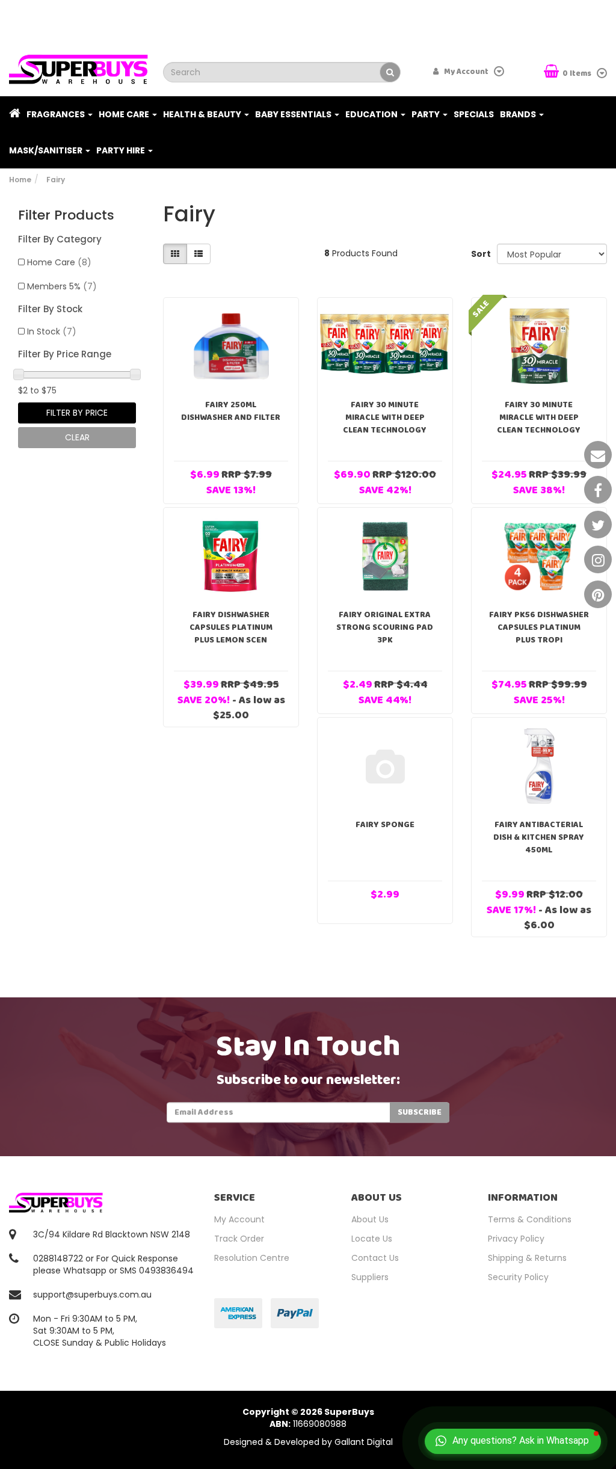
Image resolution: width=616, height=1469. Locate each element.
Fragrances (56, 114)
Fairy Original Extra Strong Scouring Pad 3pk (384, 627)
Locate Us (371, 1239)
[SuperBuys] (78, 66)
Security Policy (518, 1277)
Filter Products (66, 215)
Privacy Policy (516, 1239)
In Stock (51, 331)
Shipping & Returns (527, 1258)
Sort (479, 254)
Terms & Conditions (529, 1219)
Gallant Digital (363, 1442)
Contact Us (375, 1258)
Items (577, 74)
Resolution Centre (251, 1258)
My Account (239, 1219)
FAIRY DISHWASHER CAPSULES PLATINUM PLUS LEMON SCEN (231, 627)
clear (77, 437)
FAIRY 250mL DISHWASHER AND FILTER (230, 411)
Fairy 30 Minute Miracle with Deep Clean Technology (385, 417)
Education (372, 114)
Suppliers (370, 1277)
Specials (474, 114)
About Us (370, 1219)
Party (426, 114)
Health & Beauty (203, 114)
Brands (519, 114)
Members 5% (62, 286)
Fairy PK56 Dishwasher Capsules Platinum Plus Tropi (539, 627)
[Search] (390, 72)
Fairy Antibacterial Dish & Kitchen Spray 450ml (538, 837)
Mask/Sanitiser (46, 150)
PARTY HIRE (121, 150)
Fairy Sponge (385, 825)
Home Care (125, 114)
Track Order (239, 1239)
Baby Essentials (294, 114)
